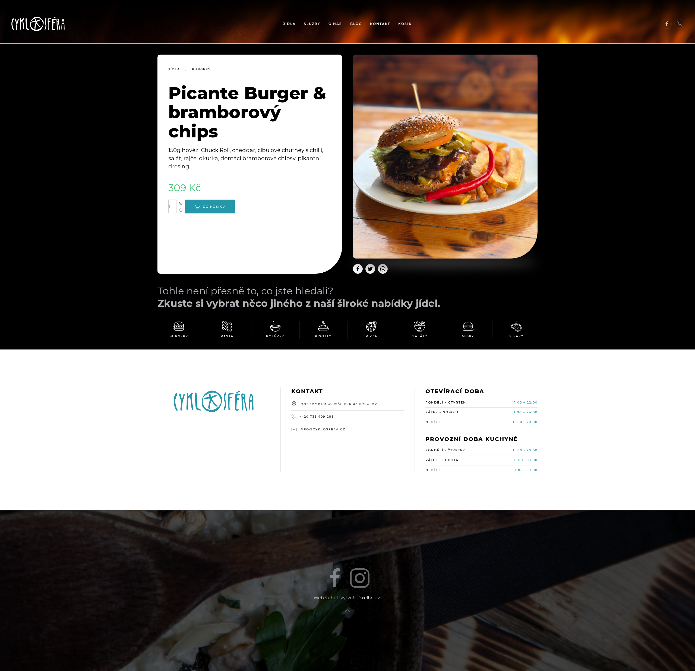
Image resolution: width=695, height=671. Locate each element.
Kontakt (380, 24)
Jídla (289, 24)
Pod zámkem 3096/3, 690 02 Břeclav (338, 404)
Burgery (201, 69)
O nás (335, 24)
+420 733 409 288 (316, 416)
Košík (405, 24)
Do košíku (214, 207)
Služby (312, 24)
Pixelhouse (369, 597)
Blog (356, 24)
